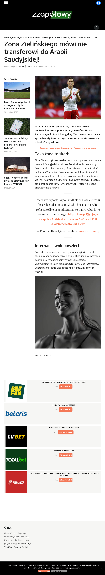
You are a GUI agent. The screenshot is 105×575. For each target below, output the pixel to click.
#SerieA (75, 219)
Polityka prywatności (59, 571)
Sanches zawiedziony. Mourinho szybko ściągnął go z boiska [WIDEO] (16, 143)
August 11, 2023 (89, 231)
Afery (7, 37)
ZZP (95, 37)
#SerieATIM (89, 219)
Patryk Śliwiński (26, 66)
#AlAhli (55, 219)
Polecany (26, 37)
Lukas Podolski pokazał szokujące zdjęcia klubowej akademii (17, 105)
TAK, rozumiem (44, 571)
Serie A (65, 37)
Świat (74, 37)
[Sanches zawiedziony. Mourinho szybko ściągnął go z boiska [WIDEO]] (17, 127)
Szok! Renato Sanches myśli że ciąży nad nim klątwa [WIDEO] (16, 180)
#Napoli (44, 219)
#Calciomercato (61, 224)
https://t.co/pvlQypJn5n (83, 214)
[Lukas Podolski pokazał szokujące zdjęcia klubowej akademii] (17, 91)
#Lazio (64, 219)
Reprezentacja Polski (46, 37)
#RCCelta (78, 224)
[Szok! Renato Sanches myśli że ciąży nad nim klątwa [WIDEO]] (17, 166)
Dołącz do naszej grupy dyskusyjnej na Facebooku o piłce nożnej (68, 148)
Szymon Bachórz (22, 547)
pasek (15, 37)
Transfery (85, 37)
